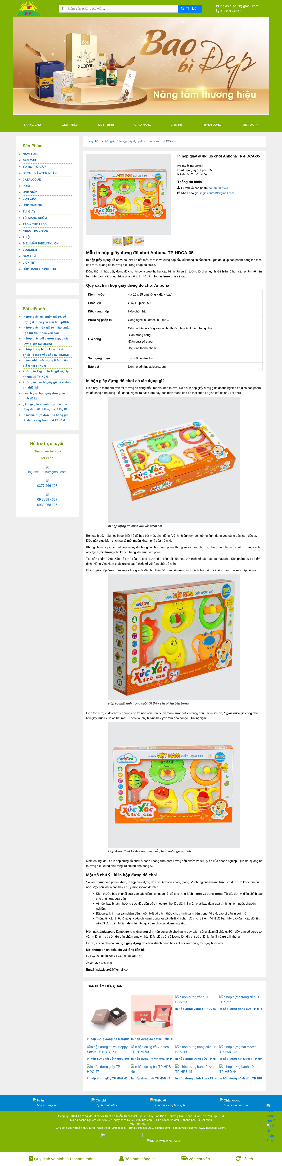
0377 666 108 (47, 485)
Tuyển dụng (211, 124)
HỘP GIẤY (30, 192)
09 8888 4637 (47, 499)
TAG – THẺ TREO (35, 224)
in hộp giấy (108, 141)
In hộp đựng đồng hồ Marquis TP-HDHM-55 (117, 1038)
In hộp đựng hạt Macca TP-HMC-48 (244, 1058)
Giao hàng (142, 124)
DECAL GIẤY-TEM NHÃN (40, 173)
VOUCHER (30, 249)
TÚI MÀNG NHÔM (35, 218)
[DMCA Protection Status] (164, 1140)
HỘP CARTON (32, 205)
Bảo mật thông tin (140, 1159)
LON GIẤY (30, 198)
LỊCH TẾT (29, 262)
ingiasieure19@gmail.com (238, 6)
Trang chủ (32, 124)
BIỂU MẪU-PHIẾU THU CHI (41, 243)
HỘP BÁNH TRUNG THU (39, 269)
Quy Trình (106, 124)
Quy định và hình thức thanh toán (64, 1159)
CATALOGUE (32, 179)
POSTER (28, 186)
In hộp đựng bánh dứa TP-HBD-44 (243, 1078)
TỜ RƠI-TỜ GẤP (34, 166)
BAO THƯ (29, 160)
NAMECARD (31, 154)
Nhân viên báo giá (47, 451)
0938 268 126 (47, 505)
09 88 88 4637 (230, 11)
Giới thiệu (70, 124)
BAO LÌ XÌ (29, 256)
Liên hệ (176, 124)
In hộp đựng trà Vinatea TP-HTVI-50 (156, 1058)
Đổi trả (247, 1159)
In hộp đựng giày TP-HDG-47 (107, 1078)
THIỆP (27, 237)
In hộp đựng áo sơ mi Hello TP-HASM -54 (160, 1038)
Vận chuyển (199, 1159)
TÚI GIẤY (29, 211)
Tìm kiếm (192, 8)
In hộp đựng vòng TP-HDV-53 (196, 1008)
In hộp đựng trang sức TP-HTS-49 (199, 1058)
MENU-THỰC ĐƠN (35, 230)
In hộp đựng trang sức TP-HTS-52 (243, 1008)
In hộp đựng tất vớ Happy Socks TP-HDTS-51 (119, 1058)
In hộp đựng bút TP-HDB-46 (150, 1078)
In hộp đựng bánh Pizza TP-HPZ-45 (200, 1078)
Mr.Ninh (47, 458)
